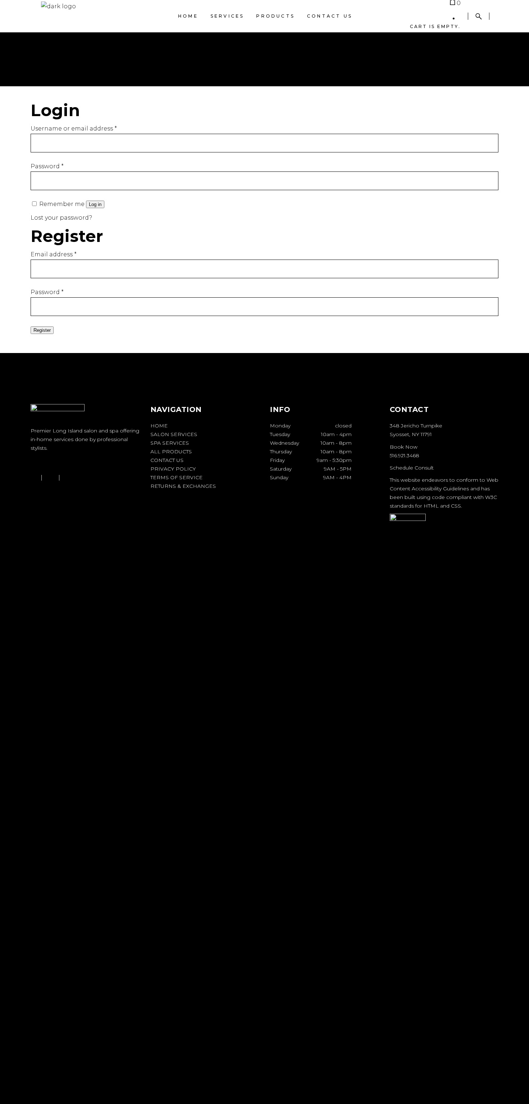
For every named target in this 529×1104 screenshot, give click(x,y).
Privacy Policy (173, 469)
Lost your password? (61, 217)
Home (159, 425)
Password (47, 166)
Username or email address (74, 128)
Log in (95, 204)
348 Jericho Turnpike (416, 425)
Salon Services (173, 434)
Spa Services (169, 443)
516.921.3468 (404, 455)
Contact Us (167, 460)
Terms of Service (176, 477)
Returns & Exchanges (183, 486)
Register (42, 330)
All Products (171, 451)
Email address (54, 254)
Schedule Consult (412, 467)
